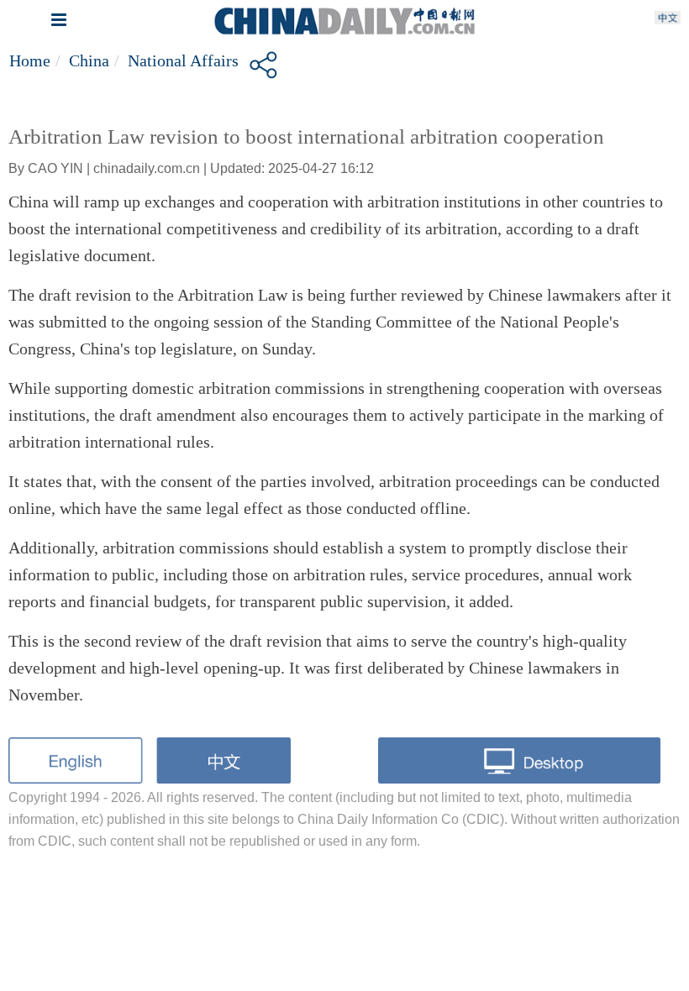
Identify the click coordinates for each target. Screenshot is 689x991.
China (89, 60)
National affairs (183, 60)
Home (29, 60)
